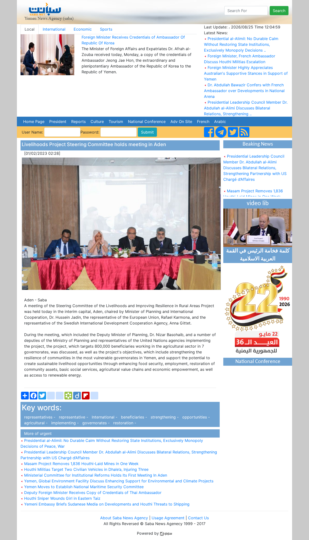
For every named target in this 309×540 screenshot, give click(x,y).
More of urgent (37, 433)
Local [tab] (30, 29)
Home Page (34, 121)
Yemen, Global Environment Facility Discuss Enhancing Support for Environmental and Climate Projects (118, 481)
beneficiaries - (133, 417)
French (203, 121)
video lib (258, 203)
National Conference (147, 121)
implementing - (64, 422)
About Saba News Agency (124, 517)
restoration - (123, 422)
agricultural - (35, 422)
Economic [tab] (83, 29)
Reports (78, 121)
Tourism (116, 121)
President (58, 121)
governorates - (95, 422)
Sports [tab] (106, 29)
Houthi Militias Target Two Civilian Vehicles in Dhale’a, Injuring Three (85, 469)
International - (104, 417)
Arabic (220, 121)
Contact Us (198, 517)
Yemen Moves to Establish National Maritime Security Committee (83, 486)
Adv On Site (181, 121)
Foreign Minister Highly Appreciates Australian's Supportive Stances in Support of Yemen (246, 73)
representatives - (39, 417)
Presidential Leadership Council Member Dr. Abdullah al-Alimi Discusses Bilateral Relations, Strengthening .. (246, 108)
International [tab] (54, 29)
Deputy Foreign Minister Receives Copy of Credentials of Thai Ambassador (92, 492)
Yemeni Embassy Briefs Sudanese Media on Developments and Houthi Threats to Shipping (106, 504)
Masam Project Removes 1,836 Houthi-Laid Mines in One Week (81, 463)
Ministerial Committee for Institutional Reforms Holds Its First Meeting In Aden (95, 475)
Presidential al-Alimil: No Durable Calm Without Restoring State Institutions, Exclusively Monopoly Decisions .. (241, 44)
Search (279, 10)
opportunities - (195, 417)
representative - (72, 417)
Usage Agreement (168, 517)
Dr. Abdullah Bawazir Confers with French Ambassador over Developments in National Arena (244, 90)
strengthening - (164, 417)
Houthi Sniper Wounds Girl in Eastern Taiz (61, 498)
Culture (97, 121)
